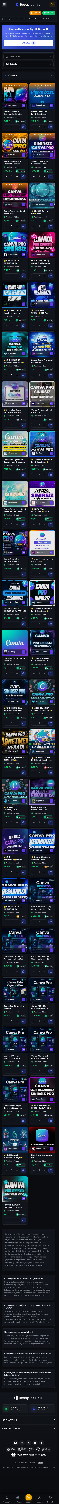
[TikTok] (22, 1443)
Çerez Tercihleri (8, 1467)
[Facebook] (41, 1443)
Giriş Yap (50, 13)
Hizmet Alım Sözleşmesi (40, 1467)
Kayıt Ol (36, 13)
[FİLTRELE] (51, 57)
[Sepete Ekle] (23, 126)
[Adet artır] (17, 127)
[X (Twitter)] (28, 1443)
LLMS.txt (54, 1467)
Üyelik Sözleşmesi (22, 1467)
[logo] (28, 1398)
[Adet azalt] (6, 127)
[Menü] (4, 4)
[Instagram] (15, 1443)
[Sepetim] (52, 4)
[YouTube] (35, 1443)
